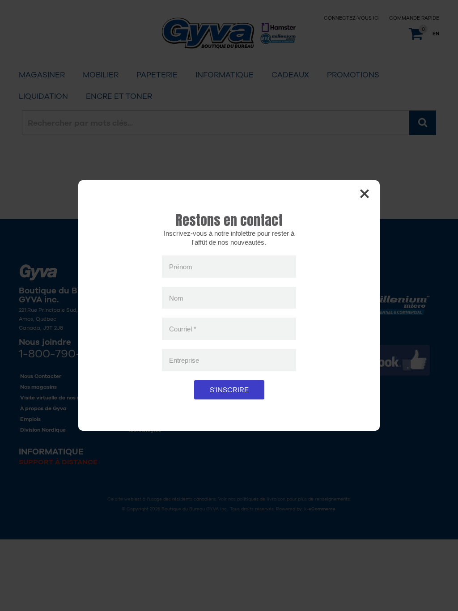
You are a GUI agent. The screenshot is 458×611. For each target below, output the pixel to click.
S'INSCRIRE (229, 390)
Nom (176, 297)
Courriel (182, 329)
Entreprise (184, 359)
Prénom (180, 266)
